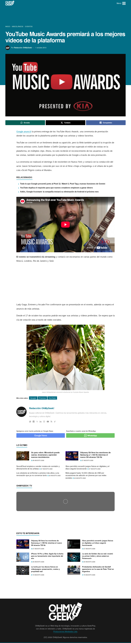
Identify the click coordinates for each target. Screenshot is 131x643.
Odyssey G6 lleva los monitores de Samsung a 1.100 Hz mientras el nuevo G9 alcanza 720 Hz (95, 454)
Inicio (7, 26)
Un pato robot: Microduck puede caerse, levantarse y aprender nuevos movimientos (45, 454)
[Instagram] (44, 421)
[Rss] (51, 421)
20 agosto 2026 (89, 562)
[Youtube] (48, 421)
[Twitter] (37, 421)
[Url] (30, 421)
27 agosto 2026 (87, 460)
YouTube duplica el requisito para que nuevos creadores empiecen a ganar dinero (56, 188)
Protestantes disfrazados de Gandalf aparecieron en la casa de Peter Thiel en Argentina (98, 569)
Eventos (28, 26)
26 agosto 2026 (55, 475)
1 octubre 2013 (40, 47)
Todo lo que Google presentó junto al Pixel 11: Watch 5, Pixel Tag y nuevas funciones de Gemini (62, 184)
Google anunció (23, 131)
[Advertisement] (65, 16)
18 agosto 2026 (89, 575)
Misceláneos (17, 26)
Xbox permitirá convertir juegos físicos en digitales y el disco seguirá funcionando (87, 467)
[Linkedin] (40, 421)
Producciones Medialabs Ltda (65, 631)
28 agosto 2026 (38, 460)
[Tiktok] (55, 421)
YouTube (52, 398)
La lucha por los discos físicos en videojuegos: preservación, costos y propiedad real (45, 569)
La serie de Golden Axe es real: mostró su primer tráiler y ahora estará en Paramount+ (97, 555)
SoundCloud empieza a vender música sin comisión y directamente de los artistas (38, 467)
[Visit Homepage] (9, 3)
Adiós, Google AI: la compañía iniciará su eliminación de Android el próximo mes (59, 192)
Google (33, 398)
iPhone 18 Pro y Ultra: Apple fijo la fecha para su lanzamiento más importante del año (47, 555)
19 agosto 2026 (38, 575)
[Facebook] (34, 421)
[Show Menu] (124, 3)
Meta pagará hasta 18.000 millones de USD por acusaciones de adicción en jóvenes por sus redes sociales (86, 475)
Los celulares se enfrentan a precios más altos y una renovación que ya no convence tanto (37, 474)
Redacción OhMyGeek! (23, 47)
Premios (42, 398)
